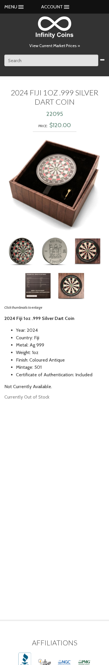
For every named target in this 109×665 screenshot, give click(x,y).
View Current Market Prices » (54, 45)
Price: (42, 126)
